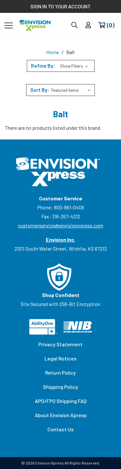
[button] (61, 66)
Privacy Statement (60, 344)
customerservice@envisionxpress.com (60, 225)
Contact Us (60, 429)
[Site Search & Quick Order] (74, 25)
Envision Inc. (61, 239)
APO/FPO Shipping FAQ (60, 401)
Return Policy (60, 372)
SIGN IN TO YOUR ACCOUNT (60, 6)
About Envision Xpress (60, 415)
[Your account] (88, 25)
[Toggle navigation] (8, 25)
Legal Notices (60, 358)
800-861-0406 (69, 207)
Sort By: (39, 90)
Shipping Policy (60, 387)
